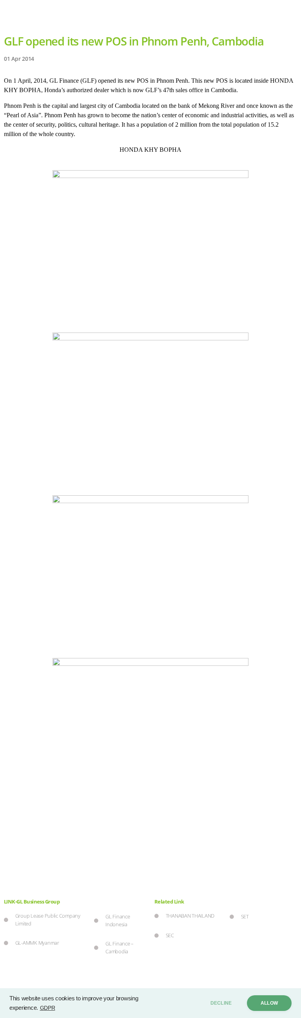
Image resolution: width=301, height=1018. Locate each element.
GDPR (47, 1008)
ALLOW (269, 1003)
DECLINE (221, 1003)
